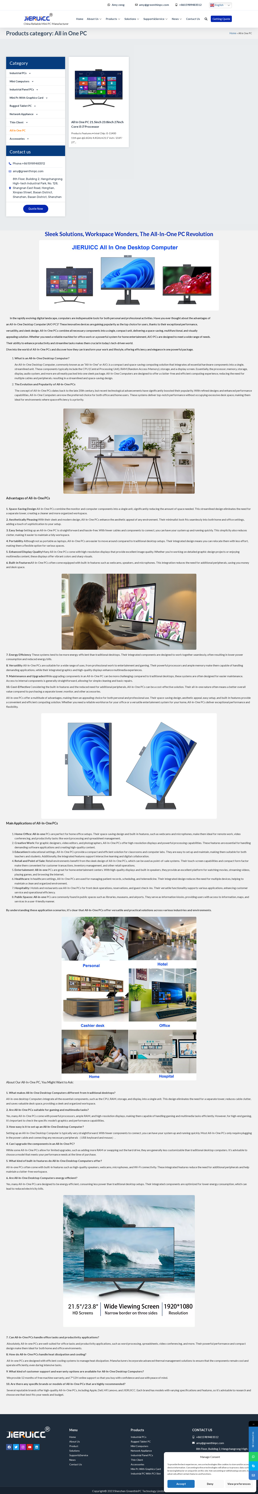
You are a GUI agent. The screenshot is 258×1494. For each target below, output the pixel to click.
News (175, 18)
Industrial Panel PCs (22, 89)
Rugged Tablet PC (21, 105)
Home (79, 18)
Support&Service (153, 18)
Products (111, 18)
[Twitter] (16, 1447)
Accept (181, 1484)
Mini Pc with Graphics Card (26, 97)
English (218, 5)
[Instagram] (23, 1447)
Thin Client (17, 122)
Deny (210, 1484)
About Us (92, 18)
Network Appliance (22, 114)
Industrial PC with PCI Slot (146, 1473)
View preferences (239, 1484)
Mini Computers (19, 81)
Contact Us (193, 18)
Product (73, 1446)
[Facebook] (9, 1447)
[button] (206, 19)
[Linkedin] (36, 1447)
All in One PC (17, 130)
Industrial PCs (18, 73)
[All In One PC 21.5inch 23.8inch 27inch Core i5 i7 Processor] (99, 87)
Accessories (17, 138)
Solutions (130, 18)
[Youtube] (30, 1447)
